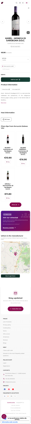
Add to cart (15, 80)
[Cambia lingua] (27, 2)
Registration (6, 366)
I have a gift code (8, 350)
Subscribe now (15, 309)
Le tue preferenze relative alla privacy (17, 418)
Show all (14, 204)
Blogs (4, 343)
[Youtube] (13, 389)
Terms (5, 331)
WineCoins (6, 337)
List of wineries (7, 322)
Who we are (6, 334)
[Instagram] (8, 389)
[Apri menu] (21, 2)
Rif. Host (6, 119)
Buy (8, 162)
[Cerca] (16, 2)
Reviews (5, 340)
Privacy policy (7, 325)
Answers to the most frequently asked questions (13, 354)
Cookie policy (7, 328)
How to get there (10, 276)
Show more (3, 102)
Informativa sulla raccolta (10, 422)
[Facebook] (4, 389)
